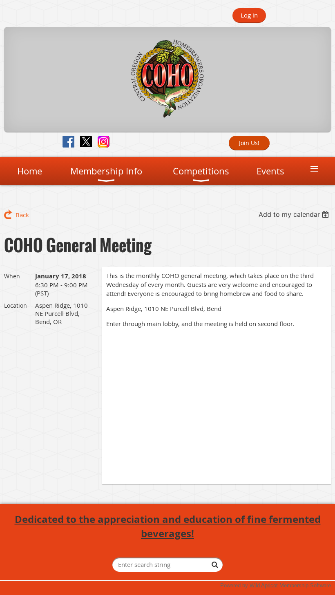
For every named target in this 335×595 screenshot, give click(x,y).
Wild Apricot (264, 585)
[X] (86, 142)
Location (15, 305)
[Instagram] (103, 142)
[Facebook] (68, 142)
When (12, 276)
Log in (249, 15)
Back (22, 215)
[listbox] (295, 214)
